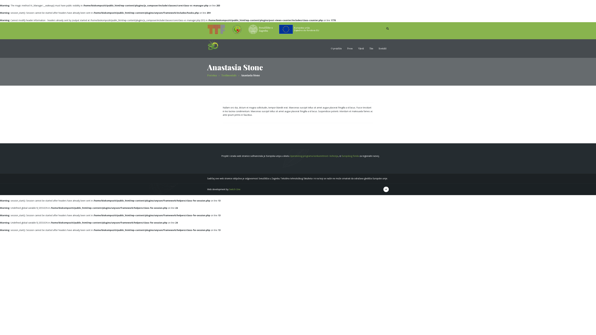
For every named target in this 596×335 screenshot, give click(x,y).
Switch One (234, 189)
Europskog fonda (350, 155)
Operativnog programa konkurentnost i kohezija (314, 155)
